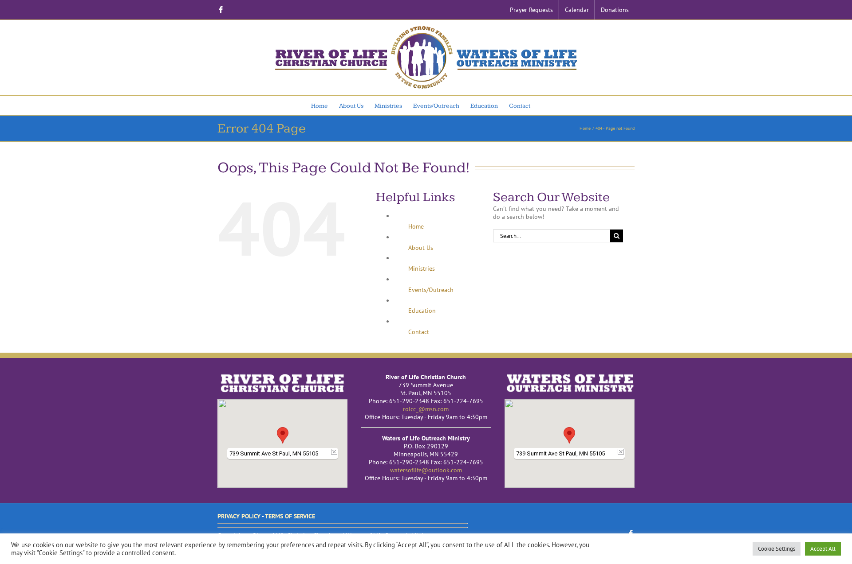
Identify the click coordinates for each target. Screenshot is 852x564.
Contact (418, 332)
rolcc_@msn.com (426, 409)
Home (416, 226)
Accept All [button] (823, 548)
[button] (282, 435)
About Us (420, 248)
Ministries (421, 268)
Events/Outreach (431, 290)
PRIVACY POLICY (238, 516)
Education (422, 311)
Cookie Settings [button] (776, 548)
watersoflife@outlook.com (426, 470)
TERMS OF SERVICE (290, 516)
